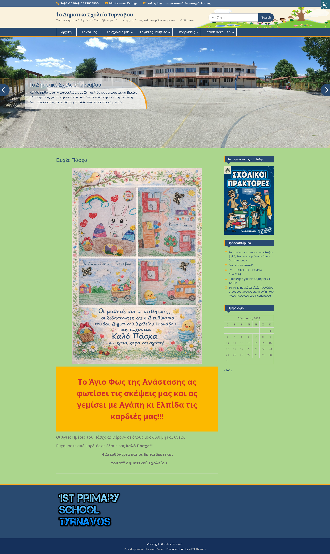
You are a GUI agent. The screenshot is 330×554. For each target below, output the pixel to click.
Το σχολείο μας (118, 32)
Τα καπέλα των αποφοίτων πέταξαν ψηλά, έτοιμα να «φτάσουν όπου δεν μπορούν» (251, 256)
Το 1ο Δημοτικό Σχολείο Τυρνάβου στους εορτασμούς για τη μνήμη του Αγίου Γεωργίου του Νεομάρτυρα (251, 291)
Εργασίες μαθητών (153, 32)
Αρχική (66, 32)
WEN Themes (197, 549)
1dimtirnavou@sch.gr (123, 3)
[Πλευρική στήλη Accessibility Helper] (325, 4)
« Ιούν (228, 370)
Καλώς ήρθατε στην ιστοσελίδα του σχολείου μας (178, 3)
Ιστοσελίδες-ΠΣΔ (218, 32)
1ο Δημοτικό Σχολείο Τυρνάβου (94, 14)
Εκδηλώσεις (186, 32)
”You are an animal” (241, 265)
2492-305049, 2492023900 (79, 3)
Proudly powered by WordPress (143, 549)
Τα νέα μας (89, 32)
